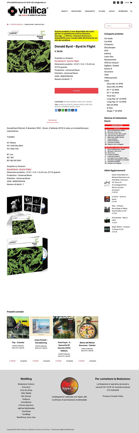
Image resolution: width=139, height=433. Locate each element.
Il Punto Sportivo (26, 405)
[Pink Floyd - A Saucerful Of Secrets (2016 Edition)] (64, 327)
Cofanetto (108, 44)
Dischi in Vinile (76, 11)
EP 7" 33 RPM (113, 90)
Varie (106, 75)
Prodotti (64, 11)
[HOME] (7, 24)
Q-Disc (110, 108)
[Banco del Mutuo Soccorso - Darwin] (87, 327)
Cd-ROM (108, 41)
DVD (106, 51)
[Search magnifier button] (129, 25)
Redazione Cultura (26, 384)
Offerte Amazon (70, 102)
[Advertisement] (52, 295)
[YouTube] (122, 2)
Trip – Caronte (18, 342)
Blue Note (69, 104)
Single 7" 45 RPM (114, 111)
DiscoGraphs (109, 47)
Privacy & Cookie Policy (113, 396)
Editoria (107, 53)
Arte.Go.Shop (26, 390)
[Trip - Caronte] (18, 327)
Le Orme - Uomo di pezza (119, 198)
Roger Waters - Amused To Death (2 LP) (121, 228)
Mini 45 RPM (112, 105)
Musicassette (90, 11)
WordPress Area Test (26, 417)
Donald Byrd (78, 104)
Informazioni (123, 11)
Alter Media (26, 393)
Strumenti (108, 72)
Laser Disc (108, 56)
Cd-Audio (102, 11)
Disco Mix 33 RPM (115, 84)
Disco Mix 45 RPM (115, 87)
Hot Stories (26, 396)
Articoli (112, 11)
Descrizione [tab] (53, 120)
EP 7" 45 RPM (113, 93)
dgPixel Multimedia (26, 408)
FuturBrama (26, 402)
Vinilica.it (26, 399)
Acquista (76, 91)
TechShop (26, 411)
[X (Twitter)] (114, 2)
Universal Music (67, 106)
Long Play (88, 104)
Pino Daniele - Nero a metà (120, 219)
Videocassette (110, 78)
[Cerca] (131, 11)
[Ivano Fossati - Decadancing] (41, 326)
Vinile (77, 106)
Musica (57, 106)
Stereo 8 (108, 69)
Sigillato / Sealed (85, 102)
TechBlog (26, 414)
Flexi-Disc (111, 96)
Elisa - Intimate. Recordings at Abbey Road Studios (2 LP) (119, 208)
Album (61, 104)
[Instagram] (118, 2)
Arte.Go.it (26, 387)
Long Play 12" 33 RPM (116, 102)
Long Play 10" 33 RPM (116, 99)
